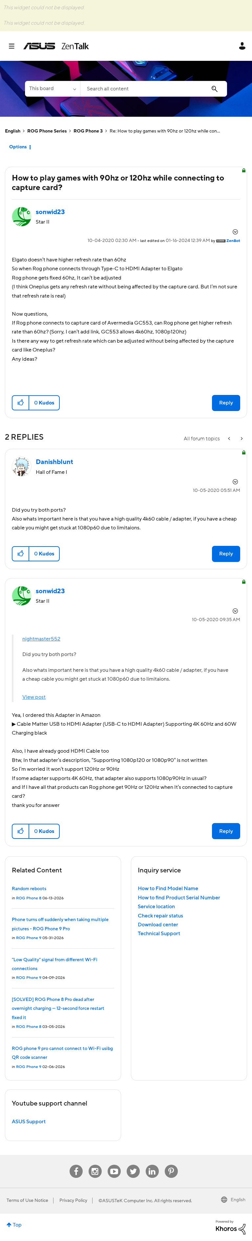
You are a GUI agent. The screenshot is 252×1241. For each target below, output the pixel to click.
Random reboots (29, 889)
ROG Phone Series (47, 131)
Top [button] (17, 1225)
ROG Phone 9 (28, 938)
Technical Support (159, 933)
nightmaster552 (41, 639)
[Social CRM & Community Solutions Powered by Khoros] (230, 1227)
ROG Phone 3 (88, 131)
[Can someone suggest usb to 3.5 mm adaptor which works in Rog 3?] (230, 439)
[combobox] (153, 89)
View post (34, 697)
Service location (156, 906)
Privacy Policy (73, 1201)
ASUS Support (29, 1121)
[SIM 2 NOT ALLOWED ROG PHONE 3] (241, 439)
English (12, 131)
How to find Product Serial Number (179, 897)
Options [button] (18, 147)
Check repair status (160, 916)
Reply (226, 403)
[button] (20, 403)
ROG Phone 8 (28, 898)
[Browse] (15, 46)
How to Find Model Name (168, 888)
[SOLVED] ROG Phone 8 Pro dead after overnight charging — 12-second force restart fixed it (58, 1009)
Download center (158, 924)
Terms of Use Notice (27, 1201)
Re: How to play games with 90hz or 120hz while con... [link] (165, 131)
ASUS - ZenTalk (56, 46)
